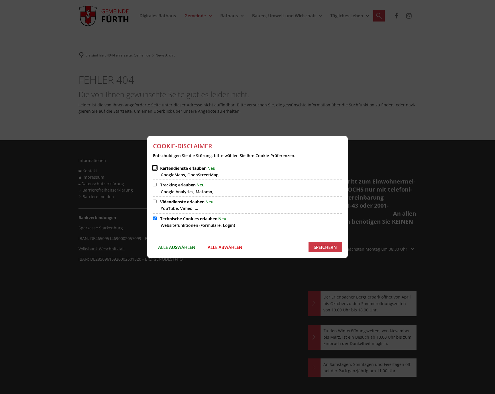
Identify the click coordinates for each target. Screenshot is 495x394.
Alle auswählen (176, 247)
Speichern (325, 247)
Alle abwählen (225, 247)
